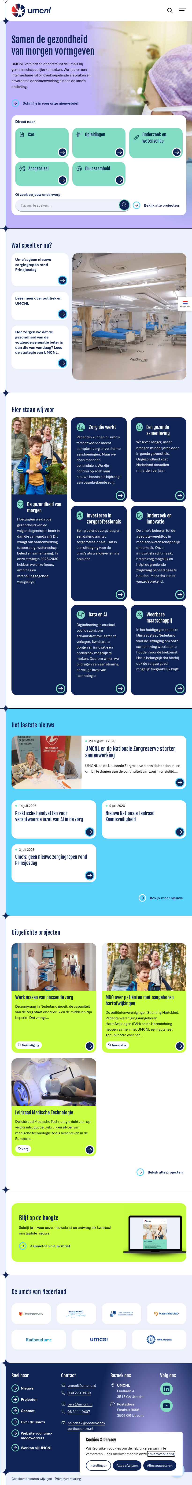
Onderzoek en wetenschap (154, 138)
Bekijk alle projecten (161, 205)
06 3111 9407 (79, 1411)
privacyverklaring (161, 1453)
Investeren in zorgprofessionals (104, 519)
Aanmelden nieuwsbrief (50, 1246)
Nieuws (27, 1388)
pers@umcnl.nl (80, 1404)
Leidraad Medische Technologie (44, 1112)
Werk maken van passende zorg (44, 997)
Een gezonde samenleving (158, 430)
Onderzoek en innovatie (159, 519)
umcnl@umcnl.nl (82, 1385)
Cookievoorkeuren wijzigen (31, 1478)
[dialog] (131, 1454)
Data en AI (98, 614)
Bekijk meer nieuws (166, 898)
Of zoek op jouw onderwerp (37, 194)
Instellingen (98, 1465)
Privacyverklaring (68, 1478)
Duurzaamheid (97, 168)
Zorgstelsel (38, 168)
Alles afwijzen (127, 1465)
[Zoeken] (124, 205)
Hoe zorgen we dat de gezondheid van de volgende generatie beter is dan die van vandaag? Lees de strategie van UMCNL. (39, 342)
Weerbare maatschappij (159, 617)
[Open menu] (182, 10)
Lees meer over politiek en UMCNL (38, 300)
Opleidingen (95, 134)
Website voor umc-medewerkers (39, 1435)
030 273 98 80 (79, 1392)
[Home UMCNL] (31, 11)
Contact (28, 1410)
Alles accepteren (160, 1465)
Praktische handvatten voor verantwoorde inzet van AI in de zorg (49, 816)
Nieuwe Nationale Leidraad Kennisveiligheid (130, 816)
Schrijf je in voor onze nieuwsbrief (50, 103)
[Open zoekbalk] (168, 10)
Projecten (29, 1399)
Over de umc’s (33, 1422)
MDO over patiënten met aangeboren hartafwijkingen (140, 1000)
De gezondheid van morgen (44, 507)
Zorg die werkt (102, 427)
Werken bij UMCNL (36, 1447)
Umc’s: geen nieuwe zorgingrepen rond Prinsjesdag (33, 264)
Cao (31, 134)
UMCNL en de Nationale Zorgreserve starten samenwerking (130, 752)
